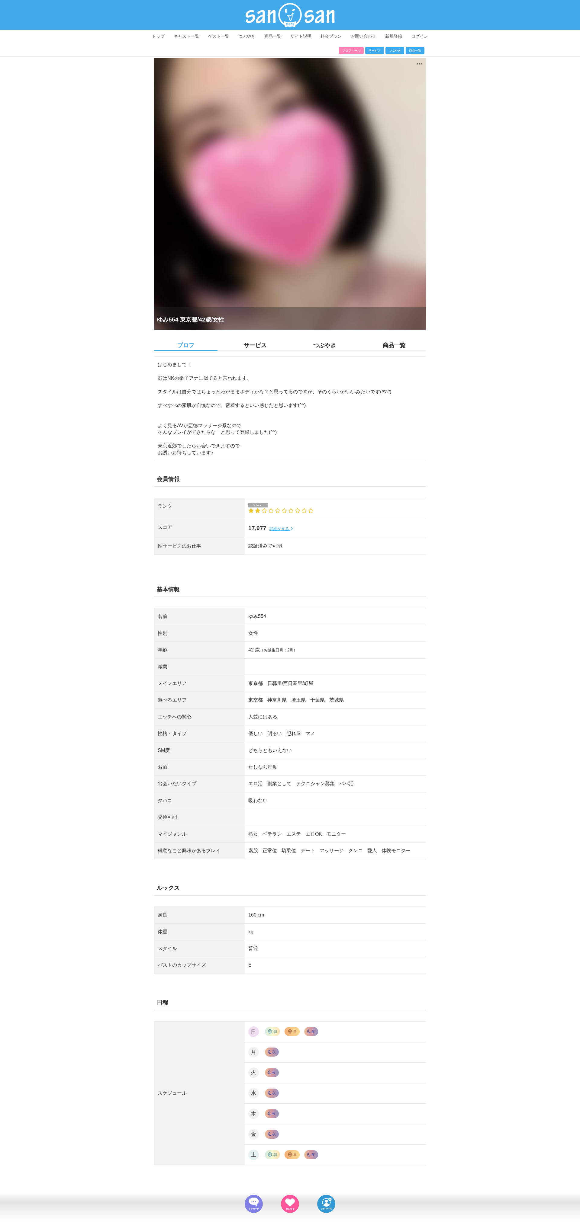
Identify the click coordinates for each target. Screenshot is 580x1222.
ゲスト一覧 (218, 36)
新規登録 (393, 36)
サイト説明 (300, 36)
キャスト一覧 (186, 36)
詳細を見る (279, 528)
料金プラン (331, 36)
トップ (158, 36)
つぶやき (246, 36)
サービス (375, 50)
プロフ (186, 345)
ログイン (419, 36)
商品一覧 (272, 36)
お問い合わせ (363, 36)
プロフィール (351, 50)
